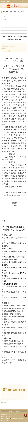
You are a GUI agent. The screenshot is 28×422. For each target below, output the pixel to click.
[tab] (26, 1)
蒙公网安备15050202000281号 (17, 418)
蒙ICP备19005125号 (5, 418)
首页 (11, 12)
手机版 (10, 411)
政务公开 (16, 12)
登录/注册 (23, 1)
